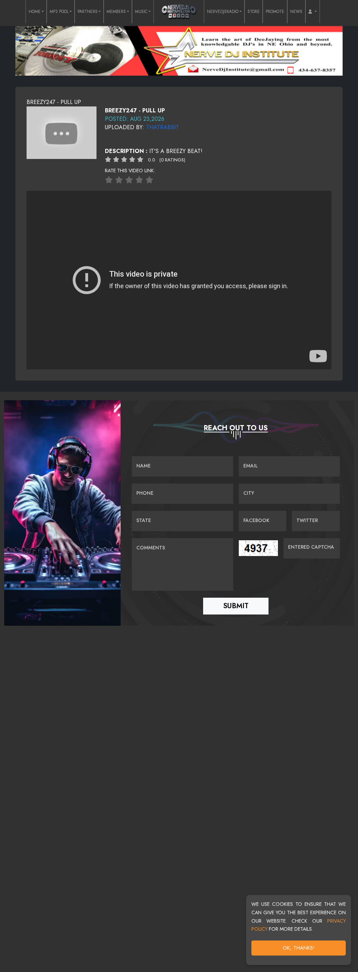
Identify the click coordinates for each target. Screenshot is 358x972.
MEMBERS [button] (116, 11)
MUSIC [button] (141, 11)
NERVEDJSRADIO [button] (222, 11)
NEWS (296, 11)
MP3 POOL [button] (59, 11)
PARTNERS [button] (88, 11)
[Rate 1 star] (109, 180)
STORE (254, 11)
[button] (312, 11)
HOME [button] (35, 11)
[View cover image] (61, 132)
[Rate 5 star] (149, 180)
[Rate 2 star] (119, 180)
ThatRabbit (162, 127)
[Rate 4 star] (139, 180)
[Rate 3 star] (129, 180)
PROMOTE (275, 11)
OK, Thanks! (299, 948)
